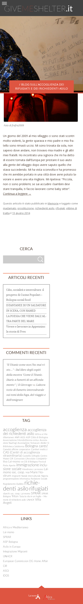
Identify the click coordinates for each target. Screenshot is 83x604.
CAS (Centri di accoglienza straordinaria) (21, 454)
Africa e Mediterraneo (15, 527)
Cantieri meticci (39, 449)
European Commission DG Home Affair (25, 561)
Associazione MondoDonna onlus (21, 440)
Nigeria (44, 476)
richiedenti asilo (44, 208)
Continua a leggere (17, 194)
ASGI (22, 437)
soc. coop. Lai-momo (20, 494)
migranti (16, 476)
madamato (9, 208)
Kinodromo (27, 469)
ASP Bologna (10, 542)
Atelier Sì (44, 443)
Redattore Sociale (39, 479)
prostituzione (26, 208)
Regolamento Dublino (13, 484)
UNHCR (30, 500)
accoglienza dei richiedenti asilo (24, 432)
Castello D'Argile (31, 456)
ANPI (17, 437)
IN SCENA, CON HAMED (20, 310)
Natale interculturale (30, 476)
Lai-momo (38, 469)
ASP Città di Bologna (37, 437)
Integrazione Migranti (15, 551)
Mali (27, 472)
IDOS (6, 575)
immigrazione (27, 465)
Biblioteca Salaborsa (13, 446)
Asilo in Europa (11, 547)
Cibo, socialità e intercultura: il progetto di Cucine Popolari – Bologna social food (25, 294)
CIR (11, 459)
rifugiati (60, 208)
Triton (15, 496)
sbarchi (6, 494)
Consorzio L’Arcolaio (24, 458)
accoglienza (15, 429)
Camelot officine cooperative (16, 449)
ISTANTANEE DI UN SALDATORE (26, 305)
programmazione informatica (16, 479)
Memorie (53, 203)
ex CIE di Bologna (29, 462)
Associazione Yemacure (29, 443)
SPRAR (36, 493)
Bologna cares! (36, 446)
